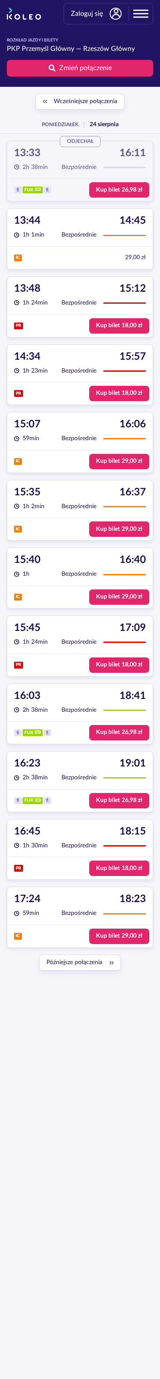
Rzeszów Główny (109, 48)
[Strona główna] (24, 14)
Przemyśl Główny (48, 48)
